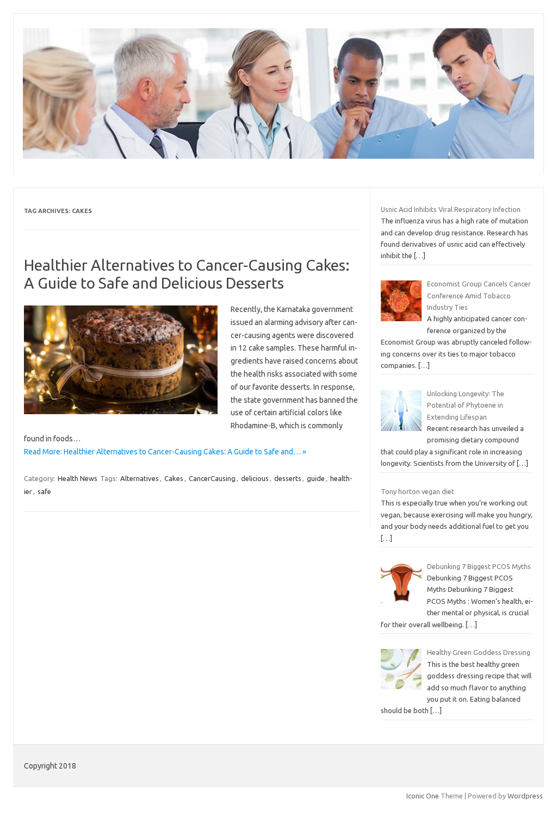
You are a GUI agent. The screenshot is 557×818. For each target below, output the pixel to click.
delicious (255, 478)
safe (44, 491)
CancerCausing (212, 478)
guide (316, 478)
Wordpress (525, 796)
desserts (287, 478)
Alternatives (139, 478)
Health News (77, 478)
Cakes (173, 478)
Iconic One (422, 796)
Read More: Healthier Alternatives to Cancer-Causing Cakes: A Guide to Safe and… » (165, 451)
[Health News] (278, 156)
